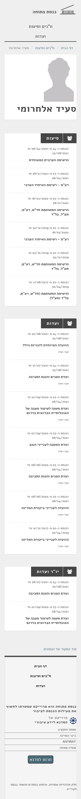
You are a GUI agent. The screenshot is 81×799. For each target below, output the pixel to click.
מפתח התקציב (67, 729)
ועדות (40, 36)
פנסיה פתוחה (68, 748)
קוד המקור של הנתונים (60, 649)
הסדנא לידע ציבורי (51, 722)
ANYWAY (69, 742)
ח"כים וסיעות (40, 26)
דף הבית (67, 48)
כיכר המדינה (68, 735)
